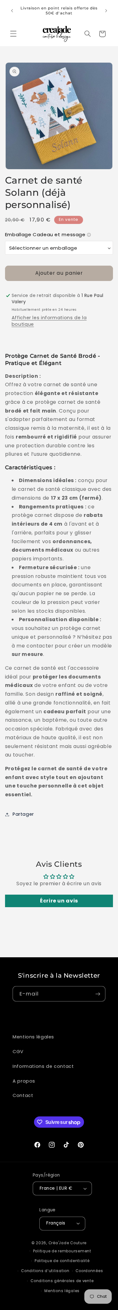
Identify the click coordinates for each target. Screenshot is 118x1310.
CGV (18, 1051)
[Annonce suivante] (106, 11)
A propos (24, 1081)
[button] (13, 34)
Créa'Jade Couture (67, 1242)
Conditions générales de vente (62, 1280)
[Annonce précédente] (12, 11)
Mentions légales (33, 1037)
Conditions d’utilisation (45, 1270)
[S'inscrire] (98, 993)
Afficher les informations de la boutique (49, 321)
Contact (23, 1095)
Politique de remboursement (62, 1251)
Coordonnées (89, 1270)
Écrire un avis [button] (59, 900)
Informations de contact (43, 1066)
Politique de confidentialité (62, 1260)
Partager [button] (23, 814)
